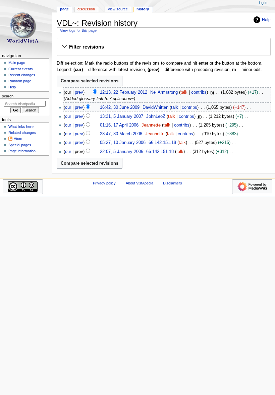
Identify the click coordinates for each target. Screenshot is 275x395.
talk (183, 92)
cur (68, 107)
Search (7, 96)
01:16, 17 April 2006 (119, 125)
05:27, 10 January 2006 (123, 142)
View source (118, 9)
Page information (22, 151)
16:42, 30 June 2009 (120, 107)
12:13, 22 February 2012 (123, 92)
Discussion (86, 9)
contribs (199, 92)
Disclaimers (172, 183)
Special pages (19, 145)
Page (64, 9)
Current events (20, 69)
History (142, 9)
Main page (16, 63)
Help (266, 19)
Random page (19, 81)
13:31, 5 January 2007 (121, 116)
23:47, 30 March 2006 (121, 134)
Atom (18, 139)
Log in (263, 3)
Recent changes (21, 75)
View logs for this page (78, 30)
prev (79, 92)
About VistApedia (139, 183)
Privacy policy (104, 183)
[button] (163, 47)
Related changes (22, 133)
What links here (21, 127)
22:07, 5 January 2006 (121, 151)
